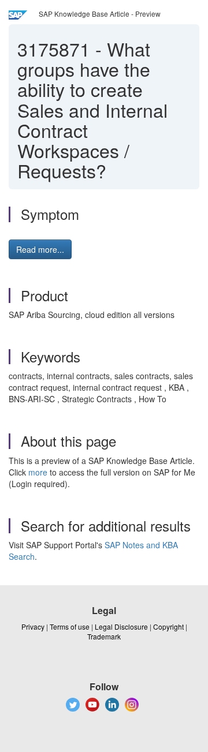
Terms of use (70, 626)
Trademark (104, 636)
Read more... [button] (40, 249)
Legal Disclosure (121, 626)
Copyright (168, 626)
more (37, 472)
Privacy (32, 626)
